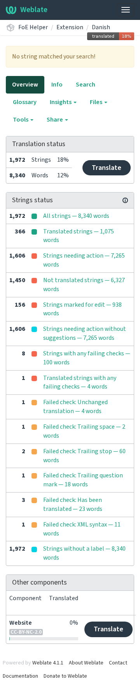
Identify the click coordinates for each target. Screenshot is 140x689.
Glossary (25, 102)
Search (85, 84)
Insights (61, 102)
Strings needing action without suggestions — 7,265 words (84, 333)
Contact (118, 663)
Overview (25, 84)
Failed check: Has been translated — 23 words (72, 504)
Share (55, 119)
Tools (21, 119)
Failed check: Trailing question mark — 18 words (83, 480)
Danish (101, 27)
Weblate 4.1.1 (47, 663)
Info (57, 84)
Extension (69, 27)
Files (96, 102)
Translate (106, 168)
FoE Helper (33, 27)
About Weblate (86, 663)
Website (20, 622)
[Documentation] (125, 200)
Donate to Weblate (65, 676)
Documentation (20, 676)
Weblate (33, 9)
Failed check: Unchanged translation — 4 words (75, 406)
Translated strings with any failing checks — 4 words (79, 382)
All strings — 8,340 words (76, 216)
